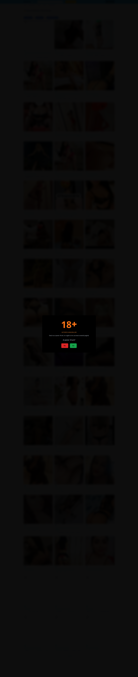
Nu (65, 346)
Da (73, 346)
